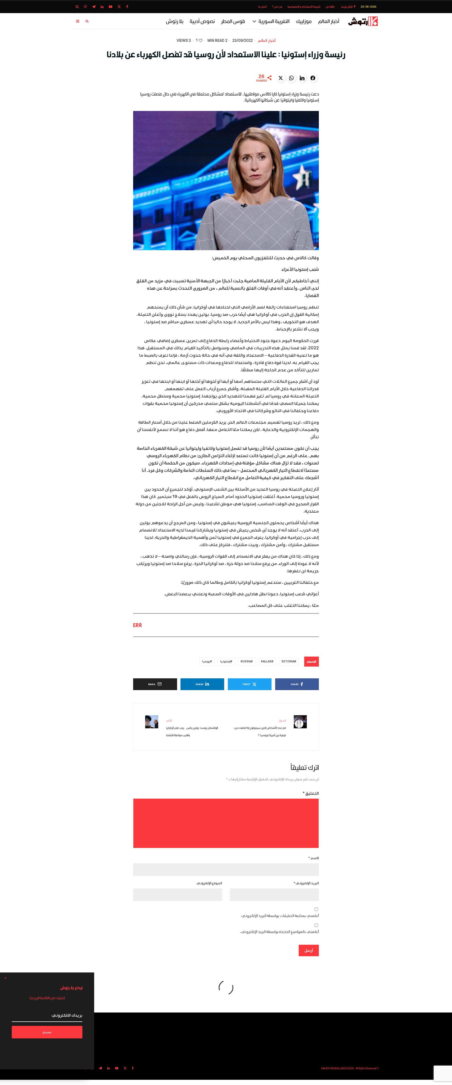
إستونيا (225, 661)
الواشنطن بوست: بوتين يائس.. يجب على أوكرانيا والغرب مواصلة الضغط (192, 728)
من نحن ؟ (277, 6)
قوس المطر (233, 21)
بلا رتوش (174, 21)
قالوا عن (330, 6)
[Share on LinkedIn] (302, 78)
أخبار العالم (328, 21)
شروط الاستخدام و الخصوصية (303, 6)
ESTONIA (288, 661)
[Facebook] (127, 6)
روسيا (206, 661)
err (137, 625)
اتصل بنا (262, 6)
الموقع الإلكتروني (209, 883)
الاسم (313, 858)
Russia (246, 661)
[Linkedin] (102, 6)
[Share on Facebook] (313, 78)
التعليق (311, 793)
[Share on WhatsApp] (291, 78)
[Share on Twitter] (280, 78)
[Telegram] (93, 6)
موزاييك (304, 21)
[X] (119, 6)
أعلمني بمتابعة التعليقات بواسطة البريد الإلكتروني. (280, 916)
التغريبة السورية (274, 21)
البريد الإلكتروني (306, 883)
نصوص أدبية (202, 21)
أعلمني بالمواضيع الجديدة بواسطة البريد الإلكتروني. (279, 932)
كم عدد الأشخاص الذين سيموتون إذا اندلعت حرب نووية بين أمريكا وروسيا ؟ (260, 728)
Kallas (266, 661)
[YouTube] (110, 6)
